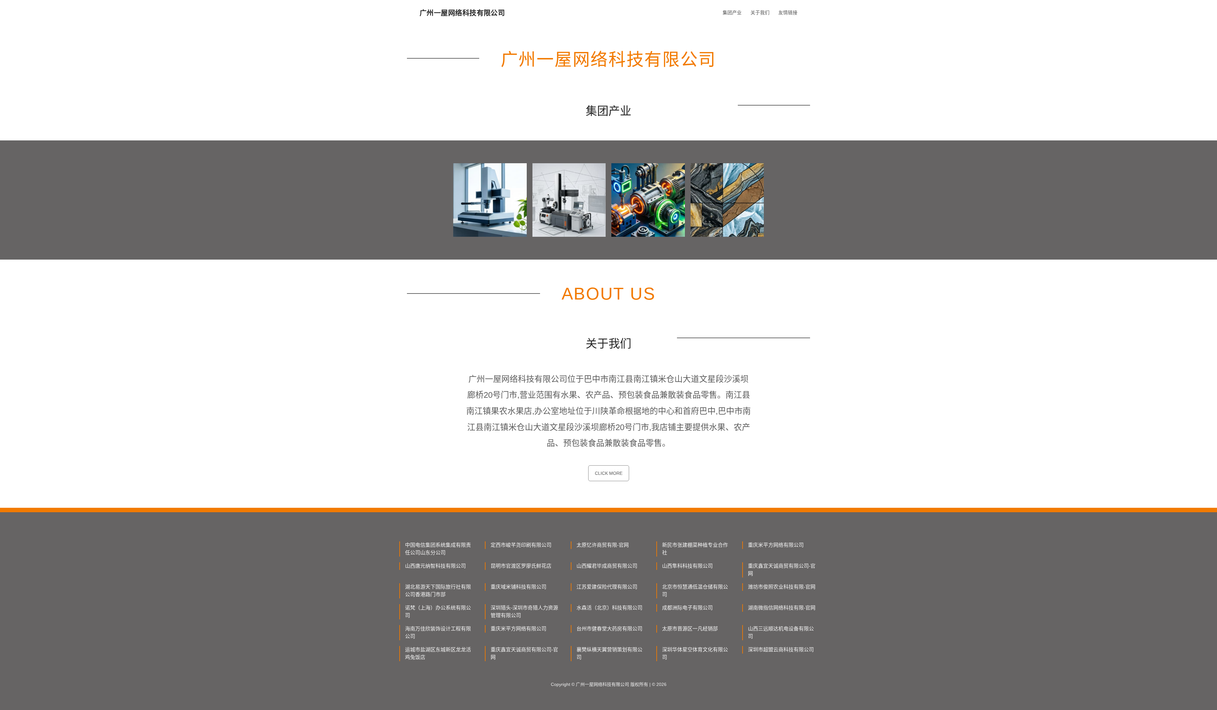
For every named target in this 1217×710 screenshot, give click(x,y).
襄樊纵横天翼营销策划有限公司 (609, 653)
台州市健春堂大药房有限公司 (609, 628)
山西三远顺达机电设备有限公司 (781, 632)
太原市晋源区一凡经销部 (690, 628)
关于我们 (759, 12)
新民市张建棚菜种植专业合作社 (695, 548)
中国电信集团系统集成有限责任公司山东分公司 (438, 548)
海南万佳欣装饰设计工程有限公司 (438, 632)
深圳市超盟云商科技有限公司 (781, 649)
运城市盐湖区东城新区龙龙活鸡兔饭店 (438, 653)
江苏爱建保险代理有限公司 (606, 587)
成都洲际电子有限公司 (687, 607)
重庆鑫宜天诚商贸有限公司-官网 (781, 569)
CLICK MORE (608, 473)
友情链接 (787, 12)
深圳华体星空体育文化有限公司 (695, 653)
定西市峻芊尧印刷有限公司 (521, 545)
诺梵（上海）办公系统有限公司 (438, 611)
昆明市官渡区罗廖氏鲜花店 (521, 566)
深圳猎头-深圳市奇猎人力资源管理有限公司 (524, 611)
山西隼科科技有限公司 (687, 566)
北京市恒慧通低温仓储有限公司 (695, 590)
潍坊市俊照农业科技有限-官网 (781, 587)
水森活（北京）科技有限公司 (609, 607)
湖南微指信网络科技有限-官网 (781, 607)
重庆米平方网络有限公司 (776, 545)
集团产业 (732, 12)
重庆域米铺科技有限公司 (518, 587)
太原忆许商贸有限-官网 (602, 545)
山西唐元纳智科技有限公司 (435, 566)
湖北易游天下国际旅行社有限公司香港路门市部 (438, 590)
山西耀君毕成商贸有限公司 (606, 566)
